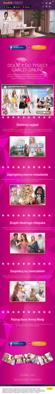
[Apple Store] (17, 7)
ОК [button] (49, 389)
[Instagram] (46, 3)
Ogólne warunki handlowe (21, 379)
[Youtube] (50, 3)
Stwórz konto (39, 47)
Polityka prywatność (35, 379)
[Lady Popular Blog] (50, 6)
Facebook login (18, 47)
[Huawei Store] (26, 7)
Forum (33, 375)
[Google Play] (7, 7)
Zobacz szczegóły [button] (34, 392)
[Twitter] (46, 6)
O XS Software (24, 375)
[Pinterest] (43, 6)
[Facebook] (43, 3)
